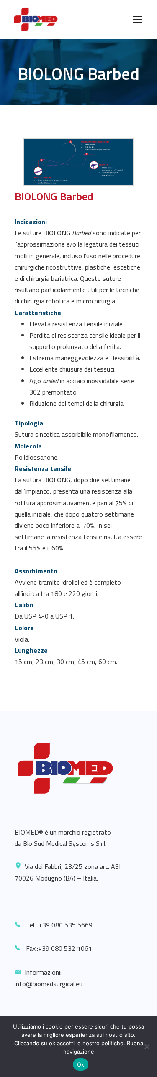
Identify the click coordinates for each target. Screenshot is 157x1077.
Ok (81, 1064)
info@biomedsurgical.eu (48, 984)
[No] (146, 1046)
